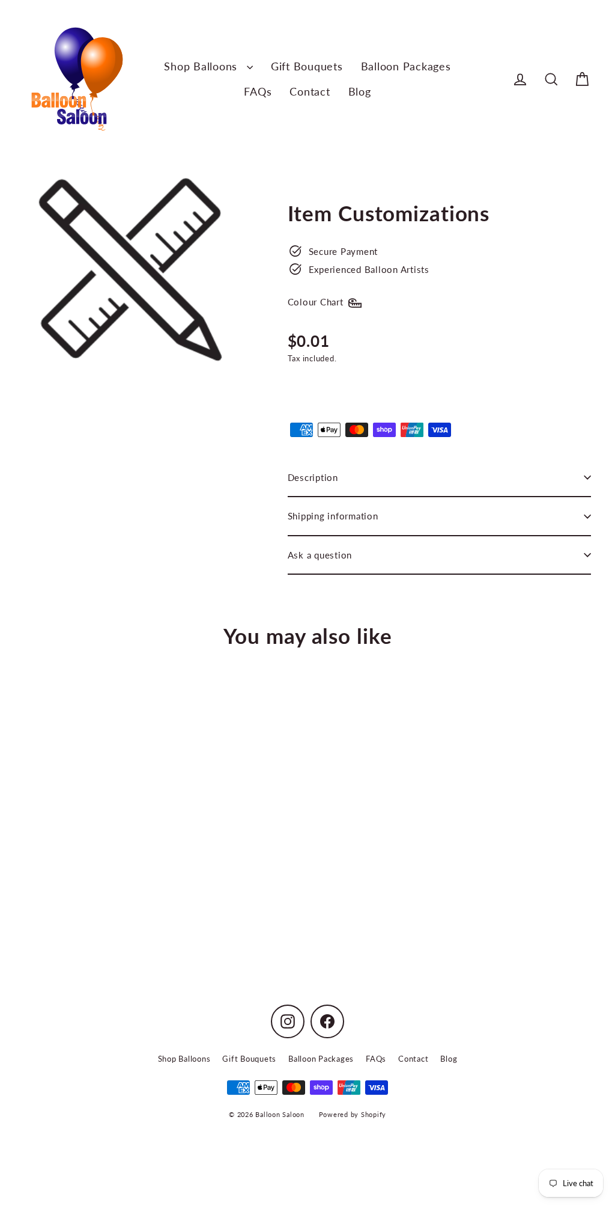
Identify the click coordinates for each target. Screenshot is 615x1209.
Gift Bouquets (307, 66)
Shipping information (333, 515)
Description (313, 477)
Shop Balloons (202, 66)
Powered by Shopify (353, 1114)
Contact (309, 91)
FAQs (257, 91)
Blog (359, 91)
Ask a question (320, 554)
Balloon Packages (406, 66)
